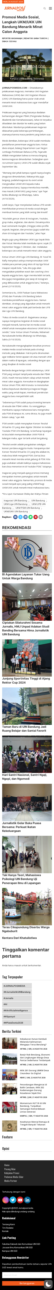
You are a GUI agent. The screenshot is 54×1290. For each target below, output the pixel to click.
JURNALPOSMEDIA (15, 986)
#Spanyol (10, 1016)
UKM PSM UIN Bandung (28, 507)
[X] (20, 517)
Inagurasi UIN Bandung (15, 500)
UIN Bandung (38, 500)
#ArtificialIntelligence (16, 1010)
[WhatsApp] (30, 517)
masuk (17, 965)
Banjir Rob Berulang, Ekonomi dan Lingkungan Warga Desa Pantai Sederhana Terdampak (35, 1057)
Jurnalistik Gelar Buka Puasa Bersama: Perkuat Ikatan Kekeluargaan (21, 827)
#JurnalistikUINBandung (17, 992)
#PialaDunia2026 (14, 1022)
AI (6, 1004)
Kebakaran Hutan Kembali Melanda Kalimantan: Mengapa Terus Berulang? (33, 1042)
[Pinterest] (35, 517)
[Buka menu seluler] (50, 8)
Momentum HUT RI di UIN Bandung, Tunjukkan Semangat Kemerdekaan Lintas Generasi (33, 1107)
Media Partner (10, 1181)
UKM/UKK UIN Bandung (16, 511)
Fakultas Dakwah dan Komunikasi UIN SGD (21, 1244)
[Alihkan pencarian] (44, 8)
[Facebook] (15, 517)
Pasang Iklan (9, 1169)
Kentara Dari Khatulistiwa (19, 938)
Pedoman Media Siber (13, 1177)
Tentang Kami (8, 1224)
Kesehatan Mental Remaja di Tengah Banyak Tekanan (34, 1123)
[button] (48, 1284)
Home (6, 1165)
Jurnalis (9, 998)
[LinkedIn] (25, 517)
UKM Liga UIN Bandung (15, 504)
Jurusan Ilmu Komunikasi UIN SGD (17, 1247)
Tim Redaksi (7, 1228)
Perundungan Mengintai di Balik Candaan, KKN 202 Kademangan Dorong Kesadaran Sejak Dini (33, 1088)
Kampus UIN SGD (9, 1251)
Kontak (5, 1231)
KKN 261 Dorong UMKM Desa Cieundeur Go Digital (34, 1072)
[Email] (40, 517)
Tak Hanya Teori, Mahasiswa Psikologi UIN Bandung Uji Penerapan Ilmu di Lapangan (21, 879)
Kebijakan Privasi (11, 1173)
